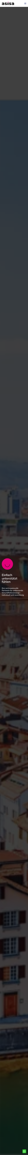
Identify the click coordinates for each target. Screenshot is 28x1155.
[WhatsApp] (24, 1151)
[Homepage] (8, 3)
